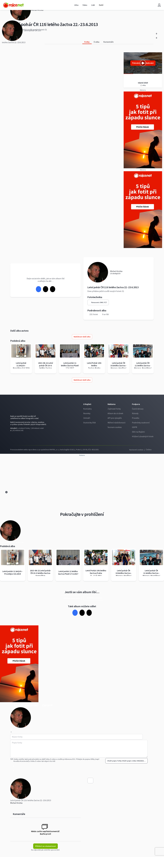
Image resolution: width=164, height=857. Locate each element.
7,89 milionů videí (37, 428)
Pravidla (135, 418)
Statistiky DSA (89, 422)
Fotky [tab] (87, 42)
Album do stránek (115, 413)
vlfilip (144, 85)
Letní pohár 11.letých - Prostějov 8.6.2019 (21, 365)
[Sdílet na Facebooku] (38, 289)
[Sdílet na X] (45, 289)
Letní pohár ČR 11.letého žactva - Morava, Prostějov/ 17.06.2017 (143, 367)
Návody (135, 413)
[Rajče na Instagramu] (16, 437)
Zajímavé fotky (114, 408)
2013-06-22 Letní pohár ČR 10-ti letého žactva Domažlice (45, 367)
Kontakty (87, 408)
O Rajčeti (87, 404)
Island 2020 (143, 82)
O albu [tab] (96, 42)
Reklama (111, 404)
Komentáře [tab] (108, 42)
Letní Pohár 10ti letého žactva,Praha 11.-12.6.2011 (94, 367)
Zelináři (86, 418)
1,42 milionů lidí (17, 430)
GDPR (134, 427)
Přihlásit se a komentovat (45, 846)
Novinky (86, 413)
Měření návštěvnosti (116, 422)
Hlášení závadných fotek (142, 436)
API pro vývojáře (115, 418)
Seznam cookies (115, 427)
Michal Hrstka (16, 803)
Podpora (136, 404)
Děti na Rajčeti (138, 431)
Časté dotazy (137, 408)
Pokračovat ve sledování (143, 63)
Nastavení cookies (136, 450)
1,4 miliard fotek (23, 428)
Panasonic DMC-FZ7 (99, 302)
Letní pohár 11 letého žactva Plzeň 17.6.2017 (70, 365)
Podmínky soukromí (141, 422)
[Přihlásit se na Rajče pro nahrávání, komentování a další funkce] (159, 5)
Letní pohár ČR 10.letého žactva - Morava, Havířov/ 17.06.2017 (118, 367)
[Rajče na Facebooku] (12, 437)
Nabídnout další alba (82, 337)
